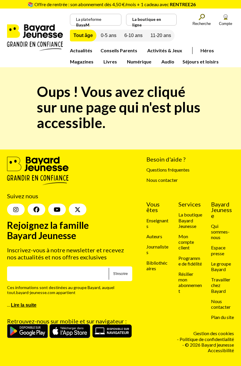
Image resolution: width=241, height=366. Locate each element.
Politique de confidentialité (207, 339)
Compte (225, 23)
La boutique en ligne (146, 21)
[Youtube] (57, 209)
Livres (110, 61)
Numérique (139, 61)
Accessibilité (221, 350)
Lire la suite (23, 305)
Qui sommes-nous (220, 231)
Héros (207, 50)
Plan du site (222, 317)
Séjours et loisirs (201, 61)
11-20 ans (160, 35)
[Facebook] (36, 209)
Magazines (81, 61)
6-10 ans (133, 35)
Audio (167, 61)
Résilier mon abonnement (190, 282)
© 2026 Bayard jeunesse (209, 344)
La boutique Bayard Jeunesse (190, 220)
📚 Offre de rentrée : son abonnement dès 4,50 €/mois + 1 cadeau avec (112, 4)
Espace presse (218, 250)
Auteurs (154, 236)
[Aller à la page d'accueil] (35, 49)
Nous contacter (162, 180)
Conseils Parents (119, 50)
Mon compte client (186, 242)
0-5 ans (108, 35)
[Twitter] (77, 209)
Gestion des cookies (213, 333)
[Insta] (16, 209)
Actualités (81, 50)
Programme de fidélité (190, 260)
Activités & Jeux (164, 50)
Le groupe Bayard (221, 266)
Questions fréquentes (168, 169)
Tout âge (83, 35)
